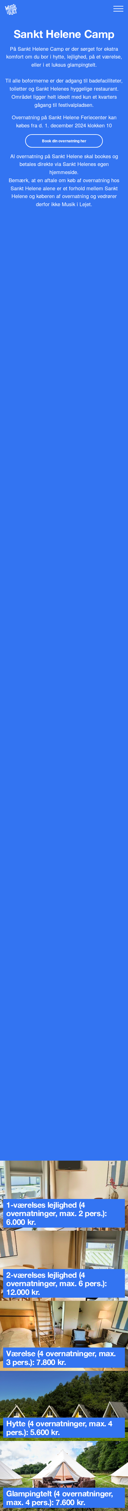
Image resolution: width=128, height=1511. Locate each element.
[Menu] (118, 9)
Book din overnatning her (64, 141)
